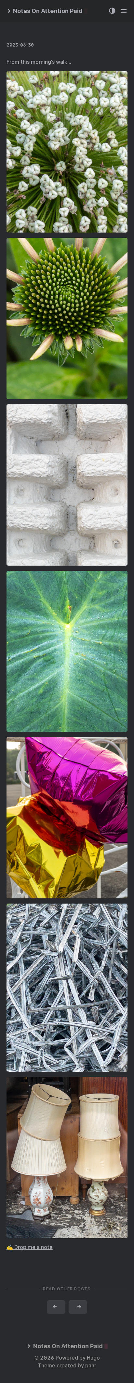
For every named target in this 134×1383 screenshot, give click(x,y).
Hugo (93, 1358)
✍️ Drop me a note (30, 1247)
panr (90, 1366)
